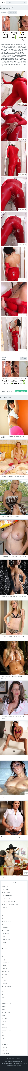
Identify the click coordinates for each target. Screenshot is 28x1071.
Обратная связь (10, 1058)
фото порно (24, 1063)
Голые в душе (12, 12)
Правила (18, 1058)
